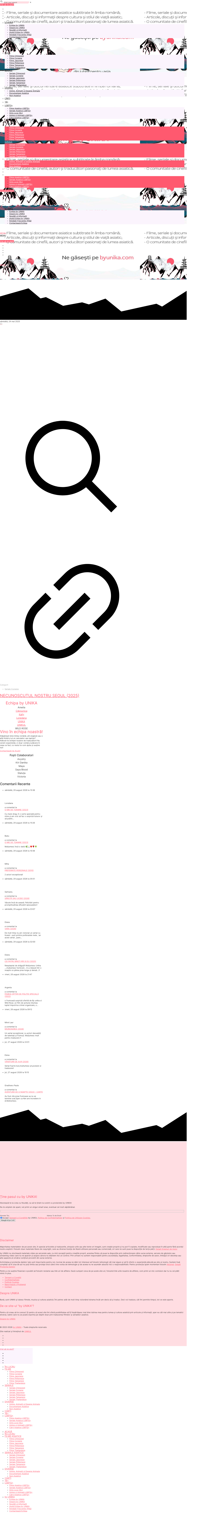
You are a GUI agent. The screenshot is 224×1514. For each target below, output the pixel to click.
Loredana (21, 718)
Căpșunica (21, 711)
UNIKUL (21, 725)
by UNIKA (17, 1327)
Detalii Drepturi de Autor (166, 1249)
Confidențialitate (12, 1280)
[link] (30, 2)
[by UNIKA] (16, 50)
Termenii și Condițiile (18, 1218)
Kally (21, 714)
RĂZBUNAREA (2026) (14, 1029)
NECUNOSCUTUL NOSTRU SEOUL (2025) (39, 695)
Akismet (170, 1264)
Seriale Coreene (12, 689)
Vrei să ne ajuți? (7, 4)
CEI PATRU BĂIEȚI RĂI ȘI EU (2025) (20, 961)
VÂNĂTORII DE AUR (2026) (17, 1061)
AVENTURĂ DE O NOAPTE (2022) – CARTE (24, 1092)
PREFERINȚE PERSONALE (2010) (19, 870)
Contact (8, 1287)
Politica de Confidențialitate (50, 1218)
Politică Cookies (12, 1282)
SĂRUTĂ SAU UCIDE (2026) (17, 898)
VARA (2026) (10, 929)
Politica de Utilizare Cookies (77, 1218)
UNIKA (21, 721)
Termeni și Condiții (13, 1277)
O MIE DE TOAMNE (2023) (16, 810)
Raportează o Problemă (15, 1284)
